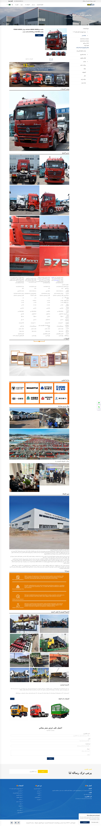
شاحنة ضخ (84, 82)
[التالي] (66, 53)
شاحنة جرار (56, 280)
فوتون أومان (86, 45)
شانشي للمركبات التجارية (69, 18)
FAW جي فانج (86, 43)
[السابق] (45, 53)
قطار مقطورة (83, 58)
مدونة (22, 4)
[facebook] (12, 1)
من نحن (33, 4)
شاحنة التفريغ (83, 54)
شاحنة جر (77, 18)
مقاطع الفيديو (37, 797)
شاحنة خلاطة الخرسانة (81, 50)
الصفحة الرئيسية (40, 4)
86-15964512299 (17, 1)
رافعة (85, 68)
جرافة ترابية (83, 79)
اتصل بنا (16, 4)
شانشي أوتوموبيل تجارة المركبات (82, 47)
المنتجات (28, 4)
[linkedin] (9, 1)
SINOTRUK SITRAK (84, 41)
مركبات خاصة (83, 65)
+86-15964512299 (88, 794)
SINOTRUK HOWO (84, 38)
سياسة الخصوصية (30, 822)
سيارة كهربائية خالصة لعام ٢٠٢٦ (79, 31)
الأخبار (39, 795)
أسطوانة (84, 72)
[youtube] (11, 1)
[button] (13, 699)
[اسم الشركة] (90, 4)
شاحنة (84, 61)
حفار (85, 75)
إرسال (50, 758)
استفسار (39, 35)
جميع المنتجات (86, 28)
